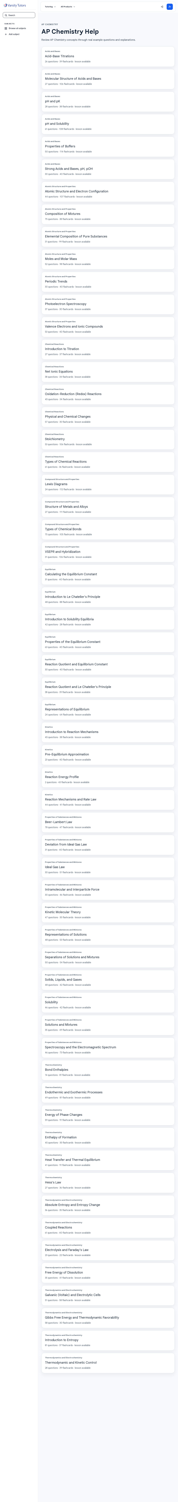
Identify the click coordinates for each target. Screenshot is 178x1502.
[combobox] (20, 15)
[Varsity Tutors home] (14, 5)
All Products (66, 7)
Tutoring (49, 7)
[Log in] (162, 7)
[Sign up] (170, 7)
